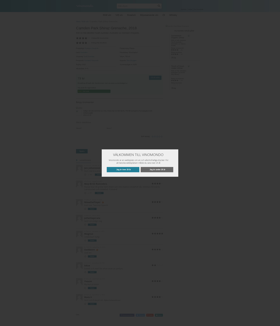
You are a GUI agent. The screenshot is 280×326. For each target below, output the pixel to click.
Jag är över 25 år (123, 170)
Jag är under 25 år (157, 170)
